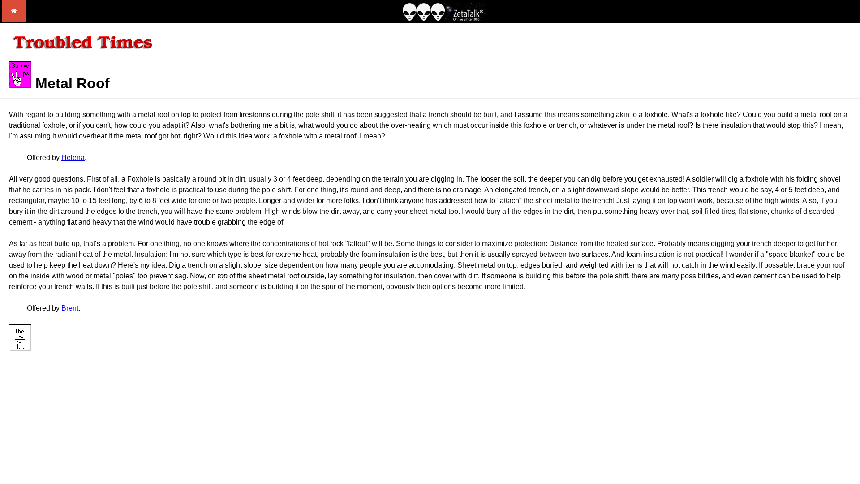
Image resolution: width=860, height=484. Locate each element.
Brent (69, 308)
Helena (73, 157)
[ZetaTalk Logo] (443, 18)
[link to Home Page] (14, 19)
